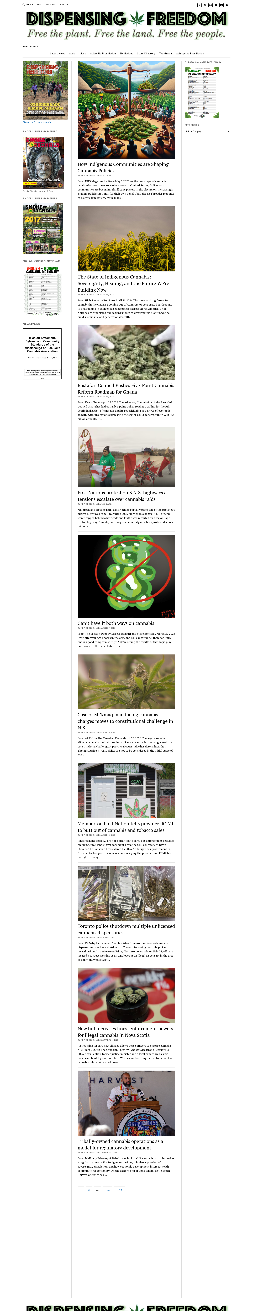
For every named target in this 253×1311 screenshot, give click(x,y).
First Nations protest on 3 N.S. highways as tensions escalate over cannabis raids (123, 495)
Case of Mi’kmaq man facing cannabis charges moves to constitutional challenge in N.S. (125, 721)
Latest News (57, 53)
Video (83, 53)
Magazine (51, 4)
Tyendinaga (165, 53)
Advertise (62, 4)
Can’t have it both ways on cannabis (116, 623)
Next (119, 1190)
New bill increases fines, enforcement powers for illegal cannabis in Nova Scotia (125, 1031)
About (40, 4)
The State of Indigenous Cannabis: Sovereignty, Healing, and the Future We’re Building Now (123, 283)
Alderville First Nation (103, 53)
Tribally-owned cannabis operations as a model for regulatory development (120, 1144)
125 (107, 1190)
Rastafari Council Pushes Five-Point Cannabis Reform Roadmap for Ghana (126, 388)
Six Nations (126, 53)
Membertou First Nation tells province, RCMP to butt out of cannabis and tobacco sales (126, 826)
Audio (72, 53)
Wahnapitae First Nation (190, 53)
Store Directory (146, 53)
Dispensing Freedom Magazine (37, 122)
